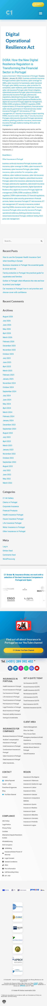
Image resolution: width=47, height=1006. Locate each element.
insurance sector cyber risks (17, 116)
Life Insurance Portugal (12, 523)
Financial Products (10, 511)
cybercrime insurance (33, 92)
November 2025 (9, 350)
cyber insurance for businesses (18, 83)
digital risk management (33, 102)
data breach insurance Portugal (22, 97)
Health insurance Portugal (13, 515)
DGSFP (36, 983)
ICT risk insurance (23, 111)
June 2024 (7, 400)
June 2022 (7, 474)
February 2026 (8, 341)
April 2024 (7, 408)
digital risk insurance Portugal (13, 102)
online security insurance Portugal (21, 118)
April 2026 (7, 333)
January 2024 (8, 420)
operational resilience (10, 213)
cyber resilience (16, 88)
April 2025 (7, 366)
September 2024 (9, 391)
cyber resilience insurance (32, 88)
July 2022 (7, 470)
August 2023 (8, 433)
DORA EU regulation (28, 104)
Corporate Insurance (11, 506)
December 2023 (9, 425)
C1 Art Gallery (8, 498)
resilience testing (23, 123)
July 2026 (7, 321)
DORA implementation (18, 195)
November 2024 (9, 383)
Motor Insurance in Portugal (14, 527)
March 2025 (7, 371)
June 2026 (7, 325)
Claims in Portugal (10, 502)
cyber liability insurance (17, 85)
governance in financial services (24, 109)
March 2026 (7, 337)
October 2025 (8, 354)
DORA (5, 104)
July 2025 (7, 358)
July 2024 (7, 396)
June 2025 (7, 362)
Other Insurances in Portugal (27, 76)
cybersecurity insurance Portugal (14, 95)
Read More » (7, 155)
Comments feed (9, 555)
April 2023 (7, 441)
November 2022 (9, 454)
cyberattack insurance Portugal (14, 92)
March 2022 (7, 483)
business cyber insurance (18, 81)
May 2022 (7, 479)
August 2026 (8, 317)
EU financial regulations (23, 106)
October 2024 (8, 387)
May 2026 (7, 329)
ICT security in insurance (22, 113)
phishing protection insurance (20, 120)
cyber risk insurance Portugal (13, 90)
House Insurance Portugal (13, 519)
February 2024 (8, 416)
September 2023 (9, 429)
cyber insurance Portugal (20, 169)
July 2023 (7, 437)
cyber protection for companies (21, 172)
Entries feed (8, 551)
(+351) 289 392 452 (20, 661)
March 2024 (7, 412)
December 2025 (9, 346)
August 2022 (8, 466)
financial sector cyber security (13, 198)
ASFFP (35, 984)
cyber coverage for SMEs (19, 166)
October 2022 (8, 458)
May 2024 (7, 404)
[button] (40, 13)
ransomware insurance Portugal (14, 216)
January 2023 (8, 450)
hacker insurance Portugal (18, 201)
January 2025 (8, 379)
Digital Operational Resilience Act (29, 99)
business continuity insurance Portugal (16, 163)
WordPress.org (9, 559)
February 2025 (8, 375)
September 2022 (9, 462)
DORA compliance (14, 104)
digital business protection (18, 187)
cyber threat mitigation (32, 90)
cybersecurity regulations (18, 184)
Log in (5, 546)
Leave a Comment (9, 76)
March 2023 (7, 445)
